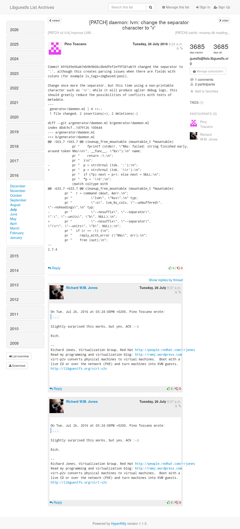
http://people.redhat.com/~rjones (165, 350)
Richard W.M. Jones (82, 287)
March (14, 228)
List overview (20, 356)
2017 (14, 160)
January (16, 237)
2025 (14, 44)
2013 (14, 285)
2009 (14, 343)
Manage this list (177, 7)
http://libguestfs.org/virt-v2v (79, 368)
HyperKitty (118, 523)
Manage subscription (209, 71)
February (17, 232)
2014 (14, 270)
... (55, 316)
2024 (14, 58)
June (13, 214)
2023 (14, 73)
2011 (14, 314)
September (18, 200)
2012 (14, 299)
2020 (14, 117)
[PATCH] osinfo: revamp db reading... (202, 32)
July (13, 209)
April (13, 223)
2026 (14, 29)
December (18, 186)
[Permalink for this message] (181, 48)
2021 (14, 102)
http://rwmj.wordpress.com (158, 354)
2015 (14, 256)
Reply (55, 268)
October (16, 195)
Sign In (204, 7)
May (13, 218)
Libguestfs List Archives (32, 7)
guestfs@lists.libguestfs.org (209, 60)
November (18, 190)
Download (18, 365)
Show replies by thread (166, 279)
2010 (14, 328)
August (15, 204)
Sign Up (224, 7)
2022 (14, 88)
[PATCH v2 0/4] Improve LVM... (71, 32)
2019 (14, 131)
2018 (14, 146)
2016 (14, 175)
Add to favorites (206, 91)
